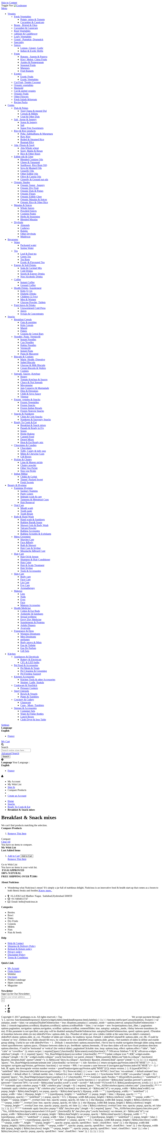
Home (11, 801)
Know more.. (45, 890)
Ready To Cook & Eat (19, 807)
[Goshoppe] (20, 5)
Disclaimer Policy (16, 954)
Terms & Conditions (18, 957)
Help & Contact (16, 943)
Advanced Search (10, 753)
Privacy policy (15, 951)
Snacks (11, 804)
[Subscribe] (3, 1000)
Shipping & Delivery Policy (22, 946)
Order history (14, 971)
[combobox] (16, 750)
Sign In (11, 787)
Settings (5, 725)
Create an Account (17, 795)
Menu (4, 8)
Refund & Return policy (20, 949)
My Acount (13, 968)
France (11, 736)
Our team (12, 977)
